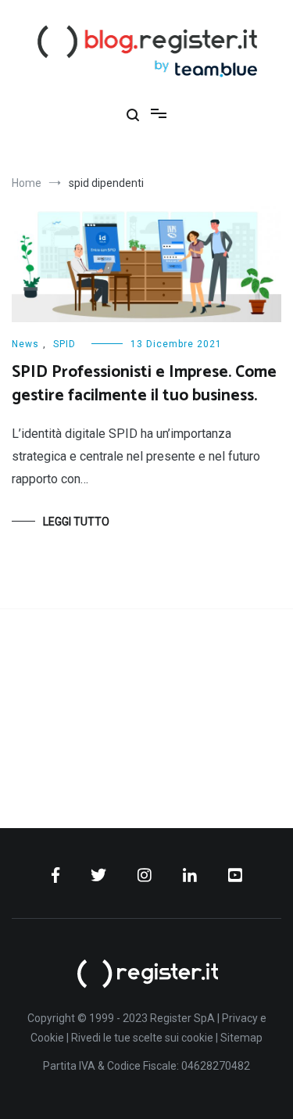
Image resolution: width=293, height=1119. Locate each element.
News (25, 344)
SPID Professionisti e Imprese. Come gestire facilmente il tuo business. (144, 383)
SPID (64, 344)
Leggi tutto (76, 521)
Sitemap (241, 1037)
